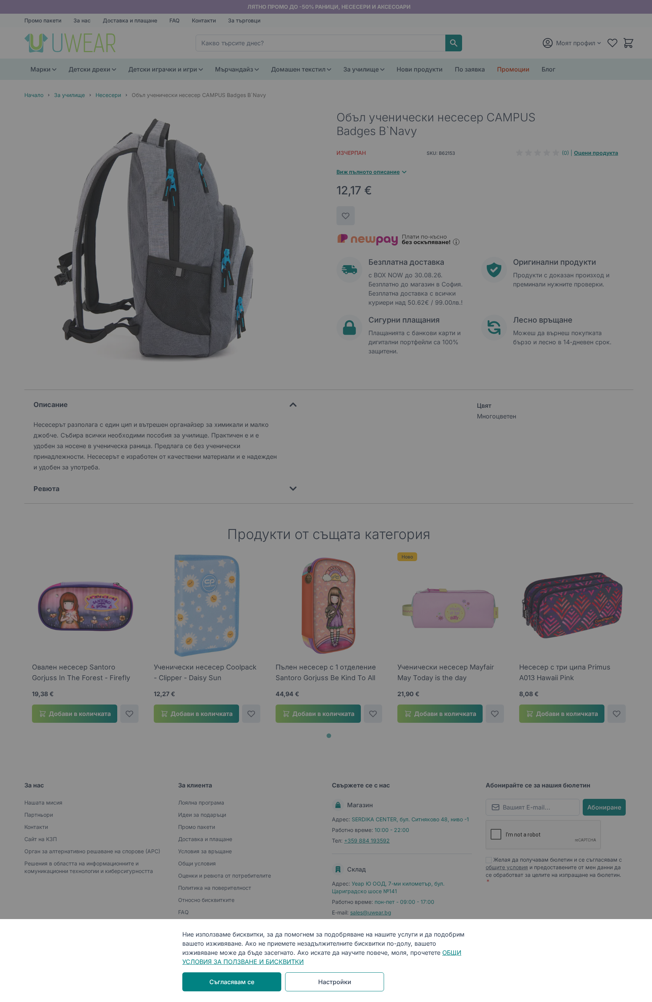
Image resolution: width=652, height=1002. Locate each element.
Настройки (334, 982)
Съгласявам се (231, 982)
